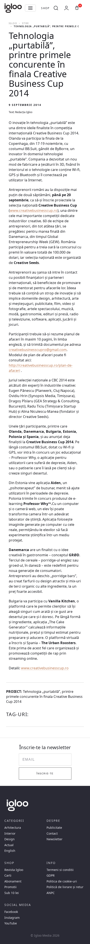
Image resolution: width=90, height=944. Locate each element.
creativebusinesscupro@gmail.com (38, 349)
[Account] (66, 8)
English (9, 851)
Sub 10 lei (11, 893)
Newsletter (54, 839)
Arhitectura (12, 828)
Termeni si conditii (60, 870)
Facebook (11, 912)
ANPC (51, 893)
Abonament (12, 881)
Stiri (25, 23)
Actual (9, 845)
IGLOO (13, 23)
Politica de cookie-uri (62, 881)
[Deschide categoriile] (30, 8)
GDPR (51, 875)
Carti (7, 875)
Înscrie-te (44, 773)
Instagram (12, 918)
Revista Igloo (13, 870)
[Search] (56, 8)
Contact (52, 833)
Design (9, 839)
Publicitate (54, 828)
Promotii (10, 887)
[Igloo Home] (13, 8)
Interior (10, 833)
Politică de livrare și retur (65, 887)
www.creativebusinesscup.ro (33, 210)
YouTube (10, 923)
